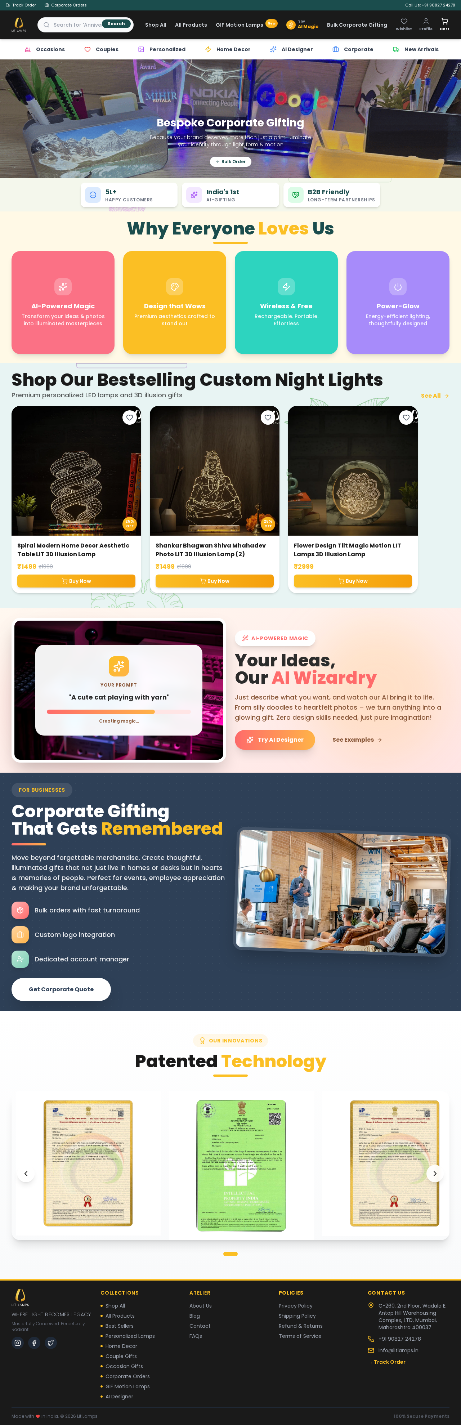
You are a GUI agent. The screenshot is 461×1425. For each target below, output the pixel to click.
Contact (200, 1326)
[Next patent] (435, 1173)
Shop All (155, 24)
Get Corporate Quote (61, 989)
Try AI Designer (281, 740)
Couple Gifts (121, 1356)
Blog (194, 1315)
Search (116, 24)
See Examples (353, 740)
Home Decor (121, 1346)
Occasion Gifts (124, 1366)
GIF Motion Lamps (246, 24)
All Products (191, 24)
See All (431, 396)
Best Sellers (120, 1326)
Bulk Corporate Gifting (357, 24)
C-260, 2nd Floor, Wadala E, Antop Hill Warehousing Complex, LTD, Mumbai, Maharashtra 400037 (413, 1316)
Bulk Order (233, 161)
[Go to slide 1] (230, 1254)
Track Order (24, 5)
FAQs (195, 1336)
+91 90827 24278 (400, 1339)
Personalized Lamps (130, 1336)
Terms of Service (300, 1336)
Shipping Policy (297, 1315)
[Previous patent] (26, 1173)
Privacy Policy (296, 1305)
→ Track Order (387, 1362)
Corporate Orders (69, 5)
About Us (200, 1305)
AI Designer (119, 1396)
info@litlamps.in (399, 1350)
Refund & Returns (301, 1326)
